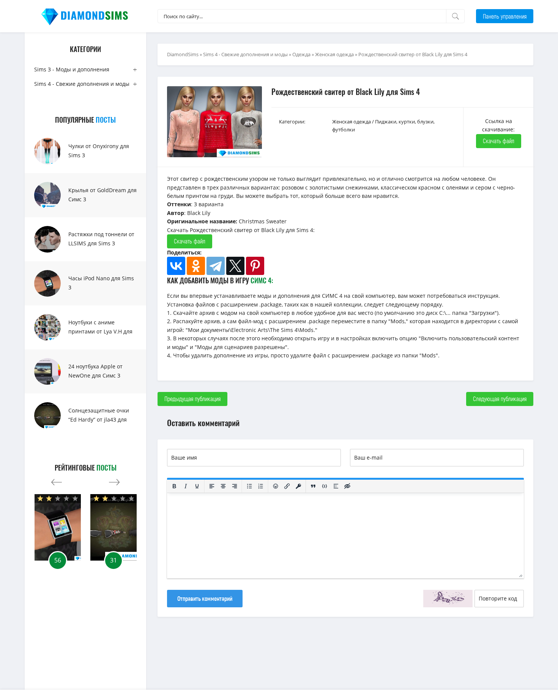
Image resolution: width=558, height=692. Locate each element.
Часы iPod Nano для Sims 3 (101, 283)
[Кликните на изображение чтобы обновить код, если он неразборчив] (448, 598)
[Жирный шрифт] (174, 486)
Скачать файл (498, 140)
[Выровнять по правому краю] (234, 486)
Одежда (301, 54)
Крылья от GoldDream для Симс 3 (102, 194)
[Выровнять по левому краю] (212, 486)
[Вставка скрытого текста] (347, 486)
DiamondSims (183, 54)
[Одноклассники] (196, 266)
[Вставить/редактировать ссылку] (287, 486)
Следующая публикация (499, 398)
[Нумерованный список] (260, 486)
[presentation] (56, 480)
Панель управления (504, 16)
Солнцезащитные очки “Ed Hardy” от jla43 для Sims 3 (98, 419)
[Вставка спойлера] (336, 486)
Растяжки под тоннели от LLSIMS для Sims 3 (101, 239)
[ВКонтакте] (176, 266)
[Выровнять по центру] (223, 486)
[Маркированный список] (249, 486)
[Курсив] (185, 486)
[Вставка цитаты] (313, 486)
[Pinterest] (255, 266)
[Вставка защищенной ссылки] (298, 486)
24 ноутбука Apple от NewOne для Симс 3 (95, 371)
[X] (235, 266)
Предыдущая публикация (192, 398)
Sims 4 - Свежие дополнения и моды (81, 83)
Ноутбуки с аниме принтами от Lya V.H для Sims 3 (100, 331)
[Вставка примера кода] (324, 486)
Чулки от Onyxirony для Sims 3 (98, 150)
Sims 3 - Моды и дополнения (71, 69)
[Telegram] (215, 266)
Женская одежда (334, 54)
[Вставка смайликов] (275, 486)
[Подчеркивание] (197, 486)
